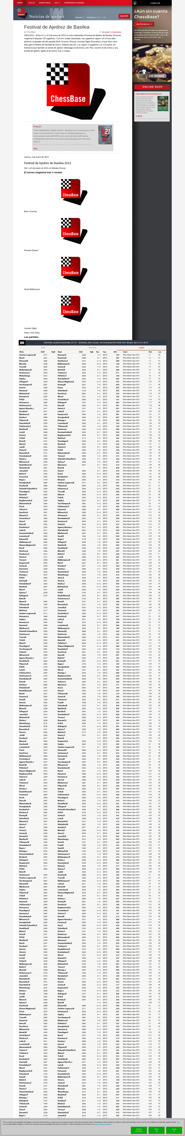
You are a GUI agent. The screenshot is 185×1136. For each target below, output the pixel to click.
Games (141, 348)
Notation (92, 348)
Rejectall (156, 1130)
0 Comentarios (116, 32)
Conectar (155, 3)
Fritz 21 (37, 126)
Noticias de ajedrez (46, 16)
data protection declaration (103, 1124)
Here (178, 1122)
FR (104, 17)
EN (99, 17)
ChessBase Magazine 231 (149, 94)
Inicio (32, 3)
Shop (19, 3)
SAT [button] (57, 3)
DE (96, 17)
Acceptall (174, 1130)
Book (43, 348)
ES (102, 17)
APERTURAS (45, 3)
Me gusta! (105, 32)
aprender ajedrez (74, 3)
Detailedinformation (139, 1130)
